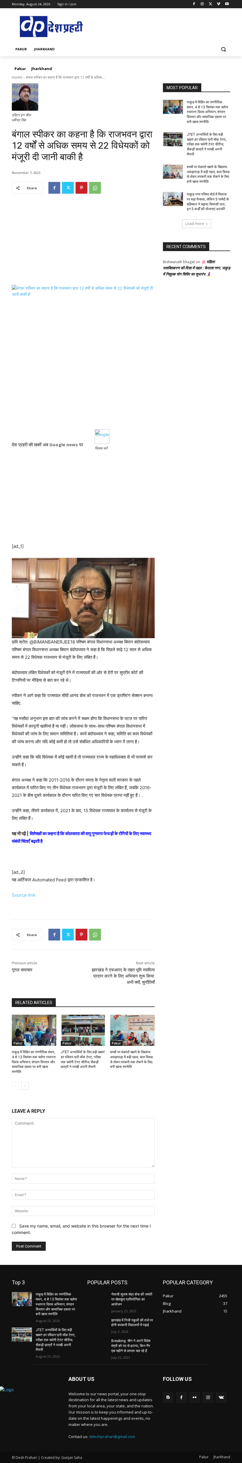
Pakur (18, 1043)
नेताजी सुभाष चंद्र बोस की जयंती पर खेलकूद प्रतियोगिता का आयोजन (131, 1299)
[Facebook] (194, 4)
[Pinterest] (81, 188)
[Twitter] (210, 4)
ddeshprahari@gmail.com (112, 1436)
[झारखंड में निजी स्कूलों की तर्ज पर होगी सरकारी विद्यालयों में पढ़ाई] (97, 1325)
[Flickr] (194, 1397)
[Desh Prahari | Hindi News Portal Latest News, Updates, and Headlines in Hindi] (52, 27)
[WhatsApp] (95, 188)
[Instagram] (202, 4)
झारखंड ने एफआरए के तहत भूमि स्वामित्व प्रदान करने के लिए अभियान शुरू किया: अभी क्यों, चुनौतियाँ (123, 976)
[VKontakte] (221, 1397)
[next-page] (25, 1086)
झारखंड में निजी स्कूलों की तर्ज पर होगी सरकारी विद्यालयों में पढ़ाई (132, 1322)
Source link (23, 895)
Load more (194, 223)
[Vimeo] (218, 4)
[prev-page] (15, 1086)
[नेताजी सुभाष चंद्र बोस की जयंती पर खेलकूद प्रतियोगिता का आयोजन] (97, 1299)
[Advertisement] (83, 244)
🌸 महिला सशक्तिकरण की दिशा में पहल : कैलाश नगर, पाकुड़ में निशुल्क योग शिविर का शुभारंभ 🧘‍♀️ (196, 268)
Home (17, 77)
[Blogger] (168, 1397)
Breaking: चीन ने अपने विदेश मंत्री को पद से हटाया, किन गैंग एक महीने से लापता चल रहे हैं (131, 1346)
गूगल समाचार (22, 970)
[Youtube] (226, 4)
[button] (223, 49)
